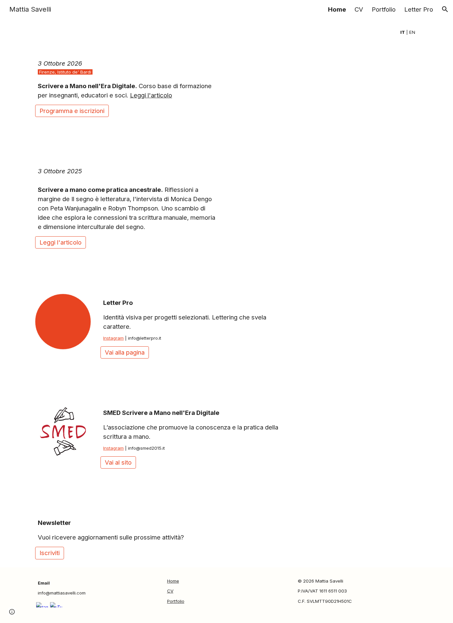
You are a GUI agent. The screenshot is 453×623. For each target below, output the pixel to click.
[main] (226, 32)
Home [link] (337, 9)
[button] (445, 9)
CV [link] (359, 9)
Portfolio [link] (384, 9)
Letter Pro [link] (418, 9)
